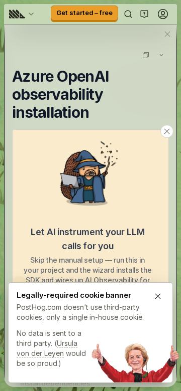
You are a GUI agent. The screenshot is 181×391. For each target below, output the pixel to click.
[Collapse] (166, 131)
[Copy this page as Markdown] (145, 55)
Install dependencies (55, 383)
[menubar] (23, 14)
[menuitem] (23, 14)
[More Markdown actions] (161, 55)
